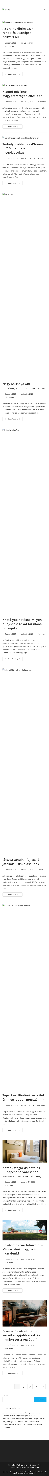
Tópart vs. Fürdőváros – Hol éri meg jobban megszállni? (23, 1097)
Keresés (5, 1395)
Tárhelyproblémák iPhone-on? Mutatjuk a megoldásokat (23, 148)
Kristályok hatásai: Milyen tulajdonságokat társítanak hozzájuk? (23, 624)
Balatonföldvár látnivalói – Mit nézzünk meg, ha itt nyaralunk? (23, 1249)
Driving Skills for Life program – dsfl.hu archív (23, 1465)
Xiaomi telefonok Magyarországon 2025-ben (23, 94)
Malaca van (9, 46)
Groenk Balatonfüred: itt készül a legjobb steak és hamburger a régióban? (21, 1335)
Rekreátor (41, 1105)
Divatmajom (10, 397)
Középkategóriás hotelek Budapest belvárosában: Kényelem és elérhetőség (22, 1172)
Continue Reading (13, 74)
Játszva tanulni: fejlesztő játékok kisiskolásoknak (21, 862)
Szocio (40, 869)
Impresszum (34, 1467)
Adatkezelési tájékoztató (19, 1467)
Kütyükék (42, 101)
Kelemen (41, 634)
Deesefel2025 (10, 43)
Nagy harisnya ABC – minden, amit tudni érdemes (24, 386)
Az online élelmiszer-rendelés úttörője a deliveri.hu (18, 32)
